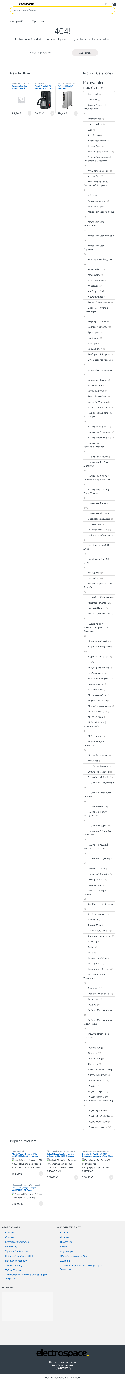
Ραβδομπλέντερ (96, 879)
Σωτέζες (92, 941)
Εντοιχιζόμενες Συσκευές (101, 370)
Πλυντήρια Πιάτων (97, 806)
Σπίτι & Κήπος (95, 925)
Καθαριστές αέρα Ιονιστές (101, 535)
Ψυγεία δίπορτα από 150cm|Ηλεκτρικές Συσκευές (98, 1099)
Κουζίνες (92, 662)
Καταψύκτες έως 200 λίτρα (96, 561)
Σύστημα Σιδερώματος (99, 936)
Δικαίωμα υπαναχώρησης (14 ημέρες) (62, 1377)
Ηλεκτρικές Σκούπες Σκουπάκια (96, 464)
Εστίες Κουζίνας (96, 391)
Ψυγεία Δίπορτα (96, 1091)
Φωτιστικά (93, 1064)
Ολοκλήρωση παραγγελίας (74, 1256)
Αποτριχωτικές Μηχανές (100, 259)
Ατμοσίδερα (94, 285)
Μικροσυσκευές (96, 711)
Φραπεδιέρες (95, 1047)
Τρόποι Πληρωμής (14, 1270)
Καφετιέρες (39, 83)
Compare (9, 1232)
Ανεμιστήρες (94, 146)
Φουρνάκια (93, 999)
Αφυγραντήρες (95, 296)
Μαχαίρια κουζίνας (97, 695)
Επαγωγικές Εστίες (97, 380)
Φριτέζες (92, 1053)
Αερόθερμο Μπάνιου (98, 140)
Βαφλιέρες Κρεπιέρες (99, 321)
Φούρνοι (92, 1004)
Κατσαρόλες (94, 572)
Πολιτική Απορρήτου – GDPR (19, 1256)
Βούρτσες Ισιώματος (98, 327)
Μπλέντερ (93, 760)
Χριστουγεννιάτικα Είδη (100, 1069)
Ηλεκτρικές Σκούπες (98, 456)
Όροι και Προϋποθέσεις (17, 1251)
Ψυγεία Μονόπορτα (98, 1121)
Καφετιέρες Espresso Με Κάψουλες (98, 585)
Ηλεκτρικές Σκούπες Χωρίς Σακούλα (96, 491)
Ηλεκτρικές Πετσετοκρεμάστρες (93, 445)
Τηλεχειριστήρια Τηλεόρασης (94, 976)
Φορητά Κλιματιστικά (99, 993)
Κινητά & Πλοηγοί (96, 608)
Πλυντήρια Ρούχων (97, 825)
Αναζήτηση (111, 10)
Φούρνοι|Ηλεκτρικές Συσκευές (96, 1035)
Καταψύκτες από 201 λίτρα (96, 547)
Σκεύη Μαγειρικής (97, 914)
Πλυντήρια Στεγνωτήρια (100, 858)
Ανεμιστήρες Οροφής (98, 170)
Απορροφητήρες (96, 206)
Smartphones (94, 118)
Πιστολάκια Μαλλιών (98, 777)
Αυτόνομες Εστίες (97, 291)
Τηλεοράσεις (94, 963)
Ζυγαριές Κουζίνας (97, 396)
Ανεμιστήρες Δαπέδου (99, 151)
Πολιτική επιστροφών (16, 1260)
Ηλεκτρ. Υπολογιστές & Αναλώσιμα (97, 415)
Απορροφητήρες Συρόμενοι (93, 247)
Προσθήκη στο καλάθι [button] (26, 113)
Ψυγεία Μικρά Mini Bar (99, 1116)
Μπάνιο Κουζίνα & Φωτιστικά (94, 743)
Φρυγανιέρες (95, 1058)
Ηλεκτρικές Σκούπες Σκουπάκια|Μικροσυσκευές (97, 478)
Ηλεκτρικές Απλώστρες (100, 432)
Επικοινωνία (11, 1246)
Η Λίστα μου (66, 1242)
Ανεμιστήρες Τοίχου (98, 176)
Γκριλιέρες (93, 338)
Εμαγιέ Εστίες (95, 349)
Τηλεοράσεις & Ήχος (98, 969)
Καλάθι (63, 1246)
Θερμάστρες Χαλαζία (99, 518)
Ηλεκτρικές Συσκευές (20, 83)
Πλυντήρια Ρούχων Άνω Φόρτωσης (97, 833)
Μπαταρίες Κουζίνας (98, 755)
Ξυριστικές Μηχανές (98, 771)
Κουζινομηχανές (96, 673)
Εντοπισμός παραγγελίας (18, 1242)
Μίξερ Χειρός (95, 736)
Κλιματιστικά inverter (98, 641)
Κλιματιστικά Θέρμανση (100, 646)
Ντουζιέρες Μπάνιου (98, 766)
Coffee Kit (93, 99)
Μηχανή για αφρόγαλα (99, 706)
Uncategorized (95, 124)
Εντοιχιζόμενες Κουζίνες (100, 359)
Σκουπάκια (93, 919)
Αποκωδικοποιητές (97, 201)
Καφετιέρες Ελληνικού (99, 597)
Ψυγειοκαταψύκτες (97, 1127)
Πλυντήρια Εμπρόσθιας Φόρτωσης (97, 794)
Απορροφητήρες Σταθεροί (101, 235)
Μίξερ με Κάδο (95, 717)
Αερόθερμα (94, 135)
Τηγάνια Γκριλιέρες (98, 958)
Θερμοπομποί (94, 524)
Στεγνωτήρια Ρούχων (98, 930)
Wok (90, 129)
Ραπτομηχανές (95, 885)
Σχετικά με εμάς (13, 1265)
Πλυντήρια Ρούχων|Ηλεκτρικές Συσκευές (95, 846)
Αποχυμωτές (94, 275)
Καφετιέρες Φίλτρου (98, 602)
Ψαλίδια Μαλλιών (97, 1080)
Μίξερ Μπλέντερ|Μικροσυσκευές (94, 724)
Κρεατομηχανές (96, 684)
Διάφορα (92, 343)
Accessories (94, 94)
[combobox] (58, 10)
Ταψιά (91, 947)
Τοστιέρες (93, 988)
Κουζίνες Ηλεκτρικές (98, 667)
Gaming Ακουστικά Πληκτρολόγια (94, 107)
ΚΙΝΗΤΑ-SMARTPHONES (100, 613)
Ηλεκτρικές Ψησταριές (99, 513)
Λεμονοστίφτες (95, 689)
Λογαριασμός (67, 1251)
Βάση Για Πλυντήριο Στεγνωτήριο (95, 309)
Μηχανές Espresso (97, 700)
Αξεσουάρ (93, 195)
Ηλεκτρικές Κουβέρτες (99, 437)
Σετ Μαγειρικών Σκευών (100, 904)
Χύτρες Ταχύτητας (97, 1075)
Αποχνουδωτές (95, 269)
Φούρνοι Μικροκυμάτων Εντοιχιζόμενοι (97, 1022)
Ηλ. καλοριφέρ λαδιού (67, 83)
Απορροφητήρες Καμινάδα (101, 212)
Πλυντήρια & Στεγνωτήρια (101, 782)
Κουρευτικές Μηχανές (99, 678)
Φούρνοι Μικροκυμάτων (100, 1010)
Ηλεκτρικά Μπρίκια (97, 426)
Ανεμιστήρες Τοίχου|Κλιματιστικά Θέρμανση (96, 183)
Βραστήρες (93, 332)
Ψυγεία (91, 1086)
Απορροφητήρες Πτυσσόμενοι (93, 224)
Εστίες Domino (95, 385)
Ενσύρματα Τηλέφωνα (99, 354)
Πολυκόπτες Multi (96, 868)
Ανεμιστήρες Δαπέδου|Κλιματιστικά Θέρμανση (97, 159)
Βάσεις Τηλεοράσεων (99, 302)
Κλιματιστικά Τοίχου (98, 656)
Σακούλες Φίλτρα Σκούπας (94, 892)
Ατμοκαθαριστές (96, 280)
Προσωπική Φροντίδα (98, 874)
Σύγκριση (65, 1260)
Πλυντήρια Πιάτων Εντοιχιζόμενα (95, 814)
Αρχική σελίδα (17, 21)
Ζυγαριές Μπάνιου (97, 402)
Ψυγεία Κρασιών (96, 1110)
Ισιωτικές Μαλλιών (97, 529)
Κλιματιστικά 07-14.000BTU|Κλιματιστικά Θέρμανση (95, 627)
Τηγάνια (92, 952)
